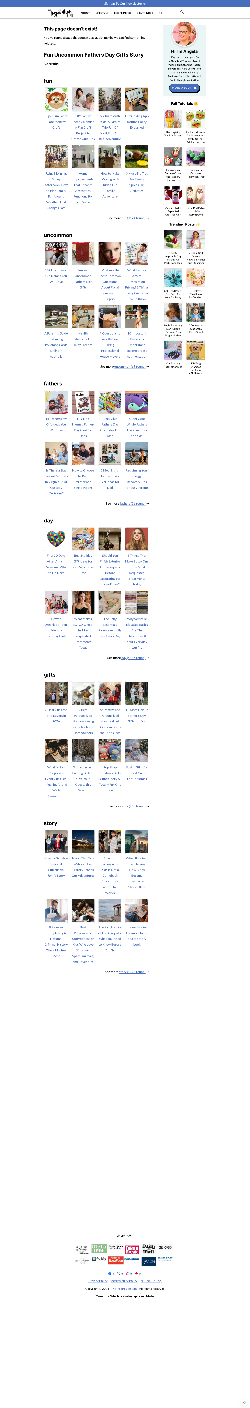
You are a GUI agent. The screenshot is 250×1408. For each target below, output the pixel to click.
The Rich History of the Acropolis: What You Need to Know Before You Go (110, 938)
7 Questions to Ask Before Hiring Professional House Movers (110, 344)
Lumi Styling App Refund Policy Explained (137, 121)
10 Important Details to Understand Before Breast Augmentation (137, 344)
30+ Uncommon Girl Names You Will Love (56, 276)
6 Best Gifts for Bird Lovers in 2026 (56, 715)
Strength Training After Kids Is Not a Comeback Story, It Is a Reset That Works (110, 875)
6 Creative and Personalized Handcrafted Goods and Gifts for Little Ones (110, 721)
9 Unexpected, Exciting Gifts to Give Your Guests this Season (83, 778)
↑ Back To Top (151, 1281)
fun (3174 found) (134, 218)
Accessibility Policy (124, 1281)
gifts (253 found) (134, 806)
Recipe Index (122, 12)
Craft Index (145, 12)
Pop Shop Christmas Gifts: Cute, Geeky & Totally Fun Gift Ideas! (110, 778)
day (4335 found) (133, 658)
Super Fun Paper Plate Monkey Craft (56, 121)
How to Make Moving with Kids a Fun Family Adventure (110, 184)
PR (160, 12)
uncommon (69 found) (130, 366)
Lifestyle (102, 12)
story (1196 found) (132, 972)
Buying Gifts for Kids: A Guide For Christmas (137, 773)
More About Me (184, 87)
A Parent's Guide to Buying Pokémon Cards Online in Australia (56, 344)
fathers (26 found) (133, 503)
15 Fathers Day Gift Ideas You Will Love (56, 424)
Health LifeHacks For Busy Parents (83, 339)
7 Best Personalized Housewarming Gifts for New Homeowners (83, 721)
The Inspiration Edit (124, 1288)
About (85, 12)
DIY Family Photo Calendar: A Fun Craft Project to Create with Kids (83, 127)
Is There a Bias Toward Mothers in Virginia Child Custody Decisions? (56, 481)
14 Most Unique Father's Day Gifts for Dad (137, 715)
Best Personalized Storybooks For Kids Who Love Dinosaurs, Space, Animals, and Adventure (83, 944)
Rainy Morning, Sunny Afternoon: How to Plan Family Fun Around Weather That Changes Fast (56, 190)
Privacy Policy (97, 1281)
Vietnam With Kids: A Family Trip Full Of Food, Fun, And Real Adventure (110, 127)
